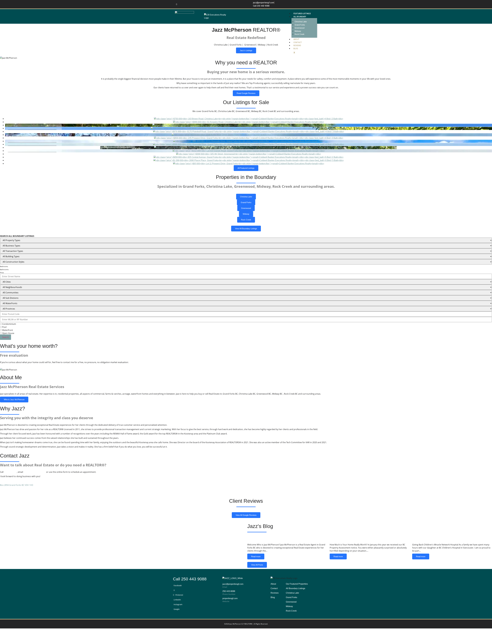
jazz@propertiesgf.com (35, 472)
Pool (4, 327)
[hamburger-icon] (315, 13)
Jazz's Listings (246, 50)
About (296, 39)
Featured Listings (302, 14)
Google (177, 609)
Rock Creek (299, 34)
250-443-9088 (10, 472)
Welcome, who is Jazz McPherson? (279, 538)
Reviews (297, 45)
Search (5, 337)
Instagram (178, 604)
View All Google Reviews (246, 515)
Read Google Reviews (246, 93)
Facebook (178, 585)
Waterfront (7, 330)
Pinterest (179, 595)
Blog (295, 49)
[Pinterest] (176, 4)
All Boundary (299, 17)
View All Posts (257, 565)
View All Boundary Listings (246, 228)
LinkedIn (177, 599)
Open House (8, 333)
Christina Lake (301, 22)
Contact (297, 42)
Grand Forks (300, 25)
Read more (255, 556)
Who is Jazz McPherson (14, 399)
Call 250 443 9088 (190, 579)
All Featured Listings (246, 168)
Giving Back (423, 538)
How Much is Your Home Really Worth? (366, 538)
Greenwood (299, 28)
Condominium (9, 324)
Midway (298, 31)
